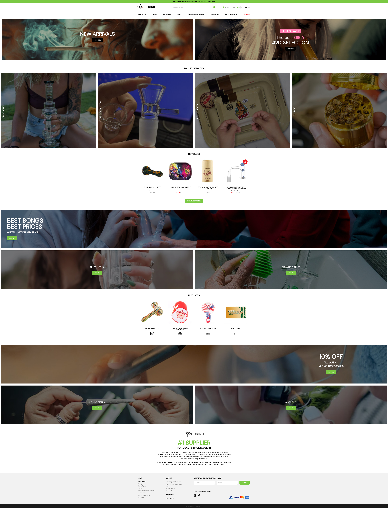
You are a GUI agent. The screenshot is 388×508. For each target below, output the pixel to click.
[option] (152, 177)
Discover (290, 48)
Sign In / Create (230, 7)
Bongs (155, 14)
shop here (97, 40)
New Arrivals (142, 14)
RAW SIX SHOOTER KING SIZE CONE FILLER (208, 187)
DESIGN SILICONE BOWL (208, 328)
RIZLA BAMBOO (236, 328)
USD (245, 7)
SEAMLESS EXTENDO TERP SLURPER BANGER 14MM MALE (236, 187)
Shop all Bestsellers (194, 201)
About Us (169, 491)
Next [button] (250, 174)
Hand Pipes (167, 14)
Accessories (215, 14)
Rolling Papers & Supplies (196, 14)
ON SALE (247, 14)
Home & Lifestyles (231, 14)
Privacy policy (170, 488)
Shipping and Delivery (173, 482)
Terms (168, 486)
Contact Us (170, 498)
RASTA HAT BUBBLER (152, 328)
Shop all (12, 238)
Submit (244, 482)
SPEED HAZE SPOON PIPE (152, 187)
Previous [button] (138, 174)
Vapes (179, 14)
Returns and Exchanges (174, 484)
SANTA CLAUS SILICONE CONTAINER (180, 329)
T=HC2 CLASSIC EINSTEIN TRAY (180, 187)
